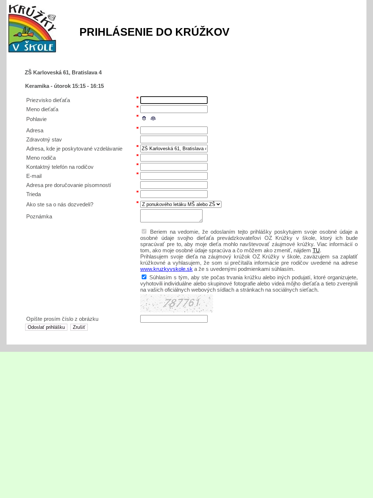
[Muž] (144, 118)
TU (316, 250)
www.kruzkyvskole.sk (166, 269)
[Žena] (153, 118)
